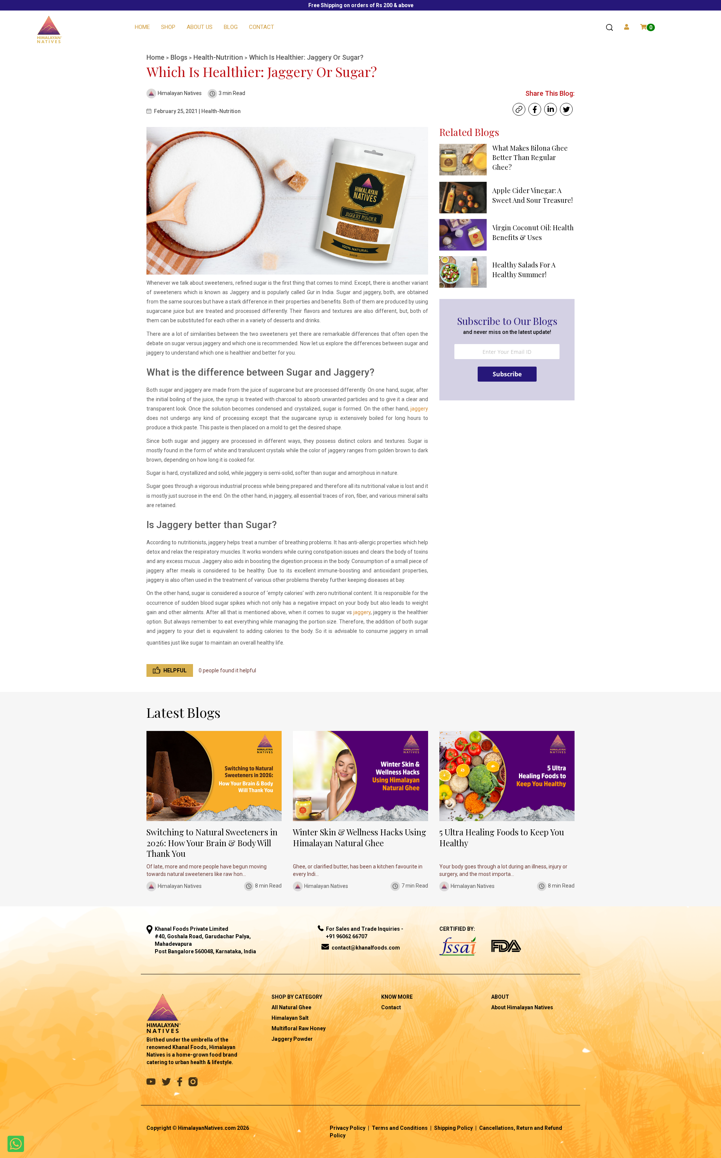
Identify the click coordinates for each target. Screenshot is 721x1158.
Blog (231, 27)
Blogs (179, 57)
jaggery (419, 409)
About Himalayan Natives (522, 1007)
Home (142, 27)
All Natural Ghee (291, 1007)
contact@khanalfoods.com (366, 948)
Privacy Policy (347, 1128)
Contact (261, 27)
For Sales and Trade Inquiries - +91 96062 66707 (364, 932)
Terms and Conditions (400, 1128)
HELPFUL (175, 670)
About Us (200, 27)
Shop (168, 27)
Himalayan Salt (290, 1018)
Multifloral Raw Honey (299, 1028)
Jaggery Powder (292, 1039)
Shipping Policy (453, 1128)
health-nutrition (218, 57)
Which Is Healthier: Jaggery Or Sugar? (306, 57)
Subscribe (507, 374)
